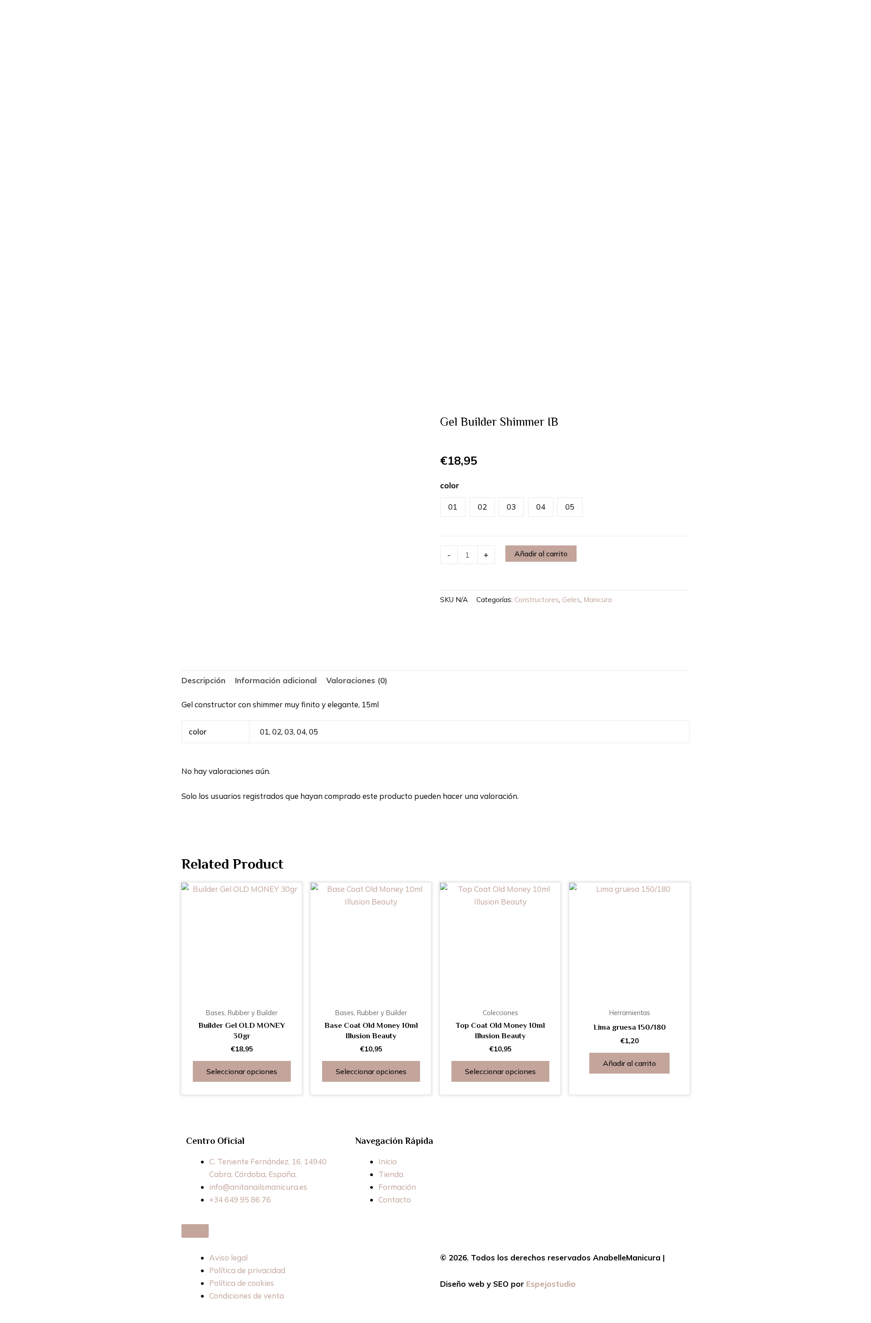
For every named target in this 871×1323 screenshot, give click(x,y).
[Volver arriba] (195, 1231)
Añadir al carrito (541, 553)
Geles (571, 599)
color (449, 485)
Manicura (597, 599)
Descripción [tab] (203, 680)
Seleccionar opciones (241, 1071)
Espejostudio (551, 1284)
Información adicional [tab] (276, 680)
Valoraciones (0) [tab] (356, 680)
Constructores (536, 599)
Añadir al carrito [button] (629, 1063)
